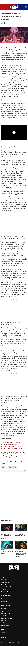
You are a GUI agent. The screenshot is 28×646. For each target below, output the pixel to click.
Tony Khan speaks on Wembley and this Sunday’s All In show (21, 535)
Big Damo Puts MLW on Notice (7, 552)
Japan (3, 467)
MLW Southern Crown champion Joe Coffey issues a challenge (21, 554)
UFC (2, 611)
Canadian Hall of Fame (7, 587)
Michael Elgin (5, 471)
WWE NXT (3, 616)
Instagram (3, 637)
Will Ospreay (4, 620)
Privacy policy (5, 601)
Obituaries (4, 589)
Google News (4, 632)
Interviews (4, 584)
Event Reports (5, 582)
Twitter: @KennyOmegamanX (12, 448)
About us (3, 599)
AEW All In (3, 608)
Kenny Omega (12, 467)
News (2, 577)
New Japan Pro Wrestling (19, 471)
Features (3, 580)
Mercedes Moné (5, 613)
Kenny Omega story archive (12, 446)
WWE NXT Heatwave (6, 618)
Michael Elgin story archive (11, 442)
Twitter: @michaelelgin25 (11, 444)
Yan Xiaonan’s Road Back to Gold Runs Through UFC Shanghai (6, 536)
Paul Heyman (4, 623)
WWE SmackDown (6, 625)
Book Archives (5, 591)
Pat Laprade (4, 22)
